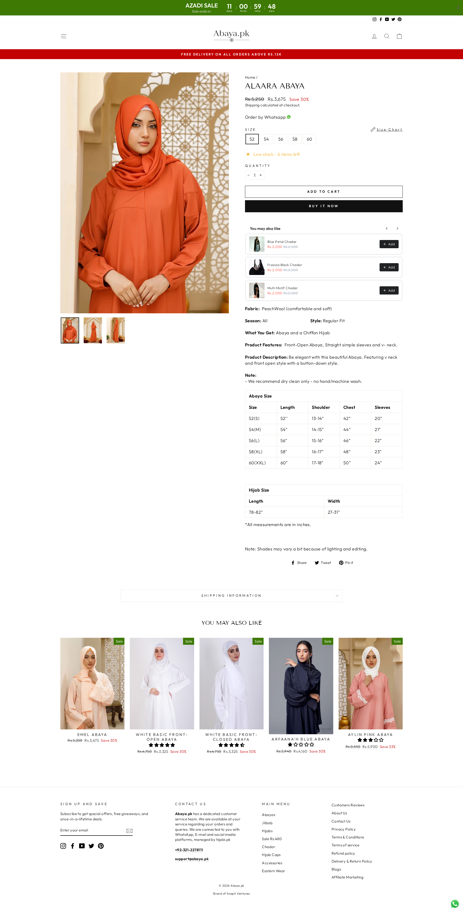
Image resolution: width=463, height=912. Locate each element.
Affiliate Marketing (348, 877)
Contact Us (341, 821)
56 (280, 139)
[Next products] (397, 228)
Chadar (268, 846)
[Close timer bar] (458, 8)
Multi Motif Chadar (282, 288)
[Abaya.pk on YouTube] (82, 846)
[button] (162, 745)
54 (266, 139)
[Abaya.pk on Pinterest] (101, 846)
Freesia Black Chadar (284, 265)
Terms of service (346, 845)
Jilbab (267, 823)
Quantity (258, 166)
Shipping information (231, 595)
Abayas (268, 814)
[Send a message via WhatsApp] (455, 904)
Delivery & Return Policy (352, 861)
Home (250, 77)
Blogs (336, 869)
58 (295, 139)
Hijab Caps (271, 854)
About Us (339, 813)
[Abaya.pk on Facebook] (72, 846)
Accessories (272, 863)
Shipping (252, 105)
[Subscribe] (129, 830)
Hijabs (267, 831)
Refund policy (343, 853)
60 (309, 139)
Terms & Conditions (348, 837)
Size (324, 129)
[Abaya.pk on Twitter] (91, 846)
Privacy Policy (344, 829)
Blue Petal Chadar (282, 242)
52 (252, 139)
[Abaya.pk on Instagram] (63, 846)
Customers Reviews (348, 805)
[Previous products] (386, 228)
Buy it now (324, 206)
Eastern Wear (273, 871)
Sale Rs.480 (272, 839)
